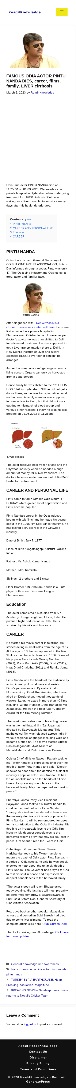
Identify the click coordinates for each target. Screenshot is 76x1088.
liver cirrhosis (19, 969)
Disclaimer (38, 1057)
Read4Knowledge (24, 12)
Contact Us (38, 1051)
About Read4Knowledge (38, 1045)
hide (29, 219)
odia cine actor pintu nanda (48, 969)
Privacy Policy (38, 1063)
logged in (30, 1024)
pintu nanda (14, 974)
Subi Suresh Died (55, 923)
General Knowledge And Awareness (35, 964)
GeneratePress (38, 1081)
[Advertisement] (38, 139)
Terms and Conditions (38, 1069)
